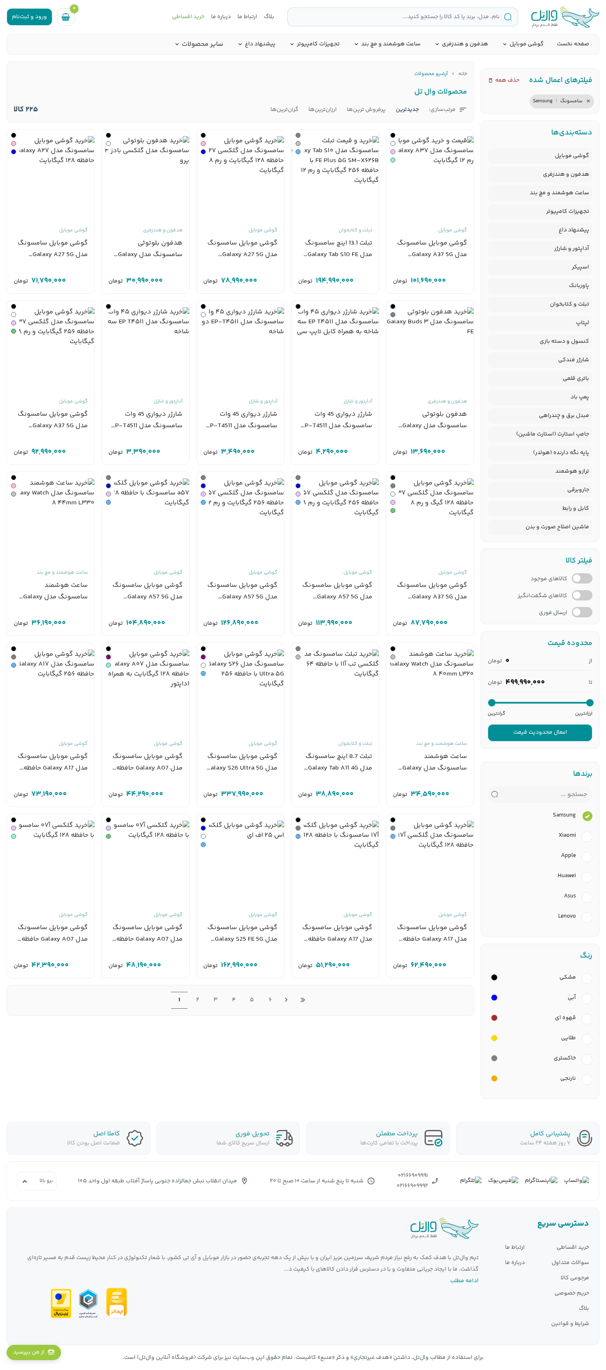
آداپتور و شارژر (571, 248)
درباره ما (221, 17)
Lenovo (567, 916)
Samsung (564, 815)
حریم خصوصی (571, 1293)
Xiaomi (567, 835)
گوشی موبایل (527, 44)
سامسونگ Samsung (558, 101)
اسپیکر (580, 267)
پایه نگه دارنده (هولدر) (561, 452)
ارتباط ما (247, 17)
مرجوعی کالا (575, 1278)
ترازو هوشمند (572, 471)
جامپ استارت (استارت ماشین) (552, 434)
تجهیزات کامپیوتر (318, 44)
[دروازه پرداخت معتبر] (61, 1303)
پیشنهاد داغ (260, 44)
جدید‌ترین (407, 110)
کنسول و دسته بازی (564, 341)
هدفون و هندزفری (465, 44)
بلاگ (269, 17)
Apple (568, 856)
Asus (570, 896)
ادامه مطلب (464, 1280)
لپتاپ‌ (582, 322)
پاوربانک (579, 285)
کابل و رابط (575, 508)
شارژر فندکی (573, 360)
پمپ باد (580, 397)
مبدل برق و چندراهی (564, 415)
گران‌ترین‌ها (284, 110)
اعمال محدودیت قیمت (540, 732)
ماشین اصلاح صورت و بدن (557, 527)
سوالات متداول (570, 1263)
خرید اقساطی (188, 17)
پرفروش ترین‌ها (366, 110)
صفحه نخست (573, 44)
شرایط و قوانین (570, 1324)
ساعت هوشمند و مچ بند (390, 44)
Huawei (567, 876)
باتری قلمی (576, 378)
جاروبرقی (578, 489)
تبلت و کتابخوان (569, 304)
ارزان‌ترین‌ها (322, 110)
